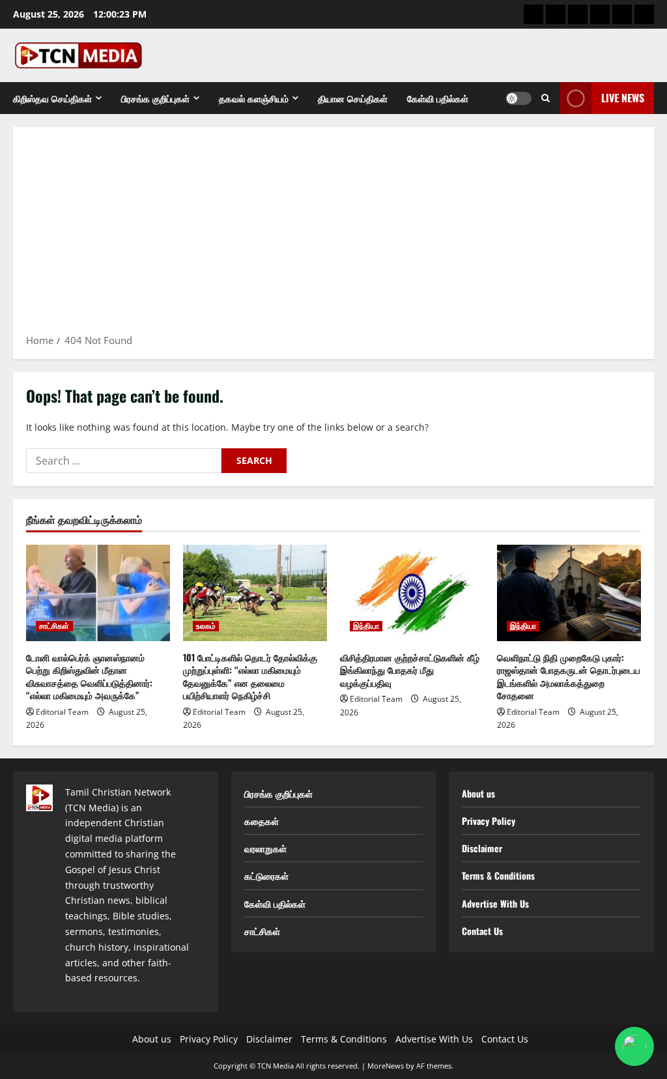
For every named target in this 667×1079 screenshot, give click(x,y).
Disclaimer (482, 848)
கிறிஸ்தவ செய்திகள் (52, 98)
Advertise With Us (495, 903)
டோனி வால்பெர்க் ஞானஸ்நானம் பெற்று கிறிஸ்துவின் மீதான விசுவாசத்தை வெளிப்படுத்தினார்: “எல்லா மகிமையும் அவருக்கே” (89, 676)
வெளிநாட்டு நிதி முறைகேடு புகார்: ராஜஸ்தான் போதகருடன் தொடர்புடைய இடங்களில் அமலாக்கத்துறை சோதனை (568, 676)
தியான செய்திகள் (353, 98)
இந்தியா (366, 626)
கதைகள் (261, 820)
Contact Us (482, 931)
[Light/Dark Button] (518, 98)
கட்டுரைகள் (266, 875)
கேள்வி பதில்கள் (437, 98)
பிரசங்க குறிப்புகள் (155, 98)
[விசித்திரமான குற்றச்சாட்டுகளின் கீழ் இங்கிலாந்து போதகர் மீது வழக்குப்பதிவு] (412, 592)
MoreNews (385, 1066)
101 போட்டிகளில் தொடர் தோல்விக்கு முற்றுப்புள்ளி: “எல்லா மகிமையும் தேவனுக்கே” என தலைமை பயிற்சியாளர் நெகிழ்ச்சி (250, 676)
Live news (622, 98)
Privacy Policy (488, 820)
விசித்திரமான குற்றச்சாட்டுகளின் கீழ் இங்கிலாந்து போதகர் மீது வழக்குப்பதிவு (409, 669)
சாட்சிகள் (54, 626)
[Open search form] (545, 98)
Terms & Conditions (498, 875)
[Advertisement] (333, 234)
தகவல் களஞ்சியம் (254, 98)
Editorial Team (62, 711)
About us (478, 793)
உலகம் (206, 626)
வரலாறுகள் (265, 848)
